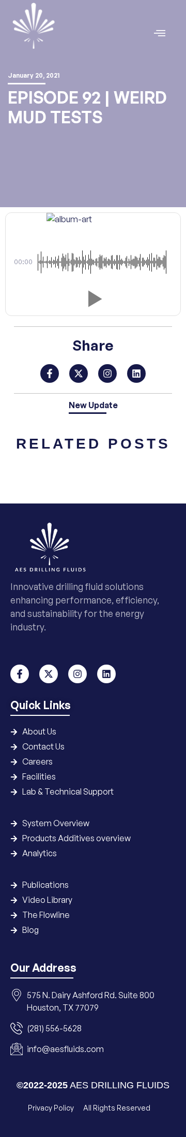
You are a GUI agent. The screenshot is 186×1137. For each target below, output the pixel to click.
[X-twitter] (78, 373)
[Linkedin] (136, 373)
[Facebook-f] (49, 373)
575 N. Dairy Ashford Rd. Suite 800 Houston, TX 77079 (90, 1001)
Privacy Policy (51, 1107)
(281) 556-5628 (54, 1028)
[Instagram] (107, 373)
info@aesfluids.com (65, 1049)
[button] (93, 299)
